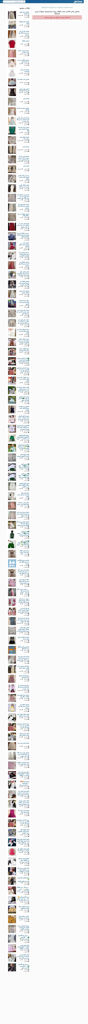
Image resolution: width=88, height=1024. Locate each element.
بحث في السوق (18, 1)
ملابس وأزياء (51, 7)
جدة (56, 7)
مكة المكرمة (60, 7)
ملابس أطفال (44, 7)
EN (1, 1)
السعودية (66, 7)
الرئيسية (71, 7)
